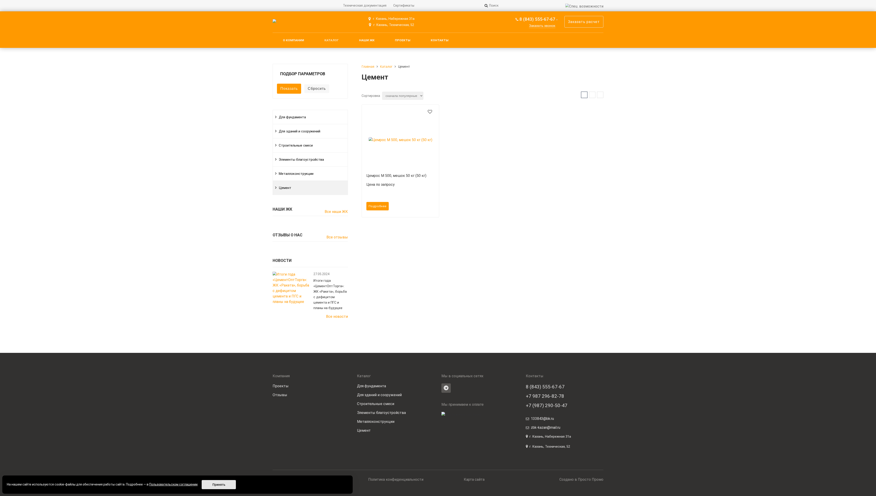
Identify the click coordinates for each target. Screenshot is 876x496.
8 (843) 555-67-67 (537, 19)
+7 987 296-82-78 (545, 396)
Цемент (285, 188)
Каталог (331, 40)
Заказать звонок (542, 26)
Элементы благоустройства (301, 160)
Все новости (337, 316)
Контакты (439, 40)
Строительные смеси (296, 145)
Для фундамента (292, 117)
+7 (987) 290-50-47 (546, 405)
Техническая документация (364, 6)
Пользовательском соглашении (173, 484)
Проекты (402, 40)
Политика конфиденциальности (395, 479)
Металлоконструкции (296, 174)
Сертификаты (403, 6)
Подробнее (377, 206)
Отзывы (280, 395)
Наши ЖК (367, 40)
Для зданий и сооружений (299, 131)
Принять (218, 484)
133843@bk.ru (542, 418)
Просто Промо (590, 479)
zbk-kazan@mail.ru (545, 427)
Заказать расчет (584, 22)
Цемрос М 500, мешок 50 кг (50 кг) (396, 175)
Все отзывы (337, 237)
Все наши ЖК (336, 211)
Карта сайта (474, 479)
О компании (293, 40)
